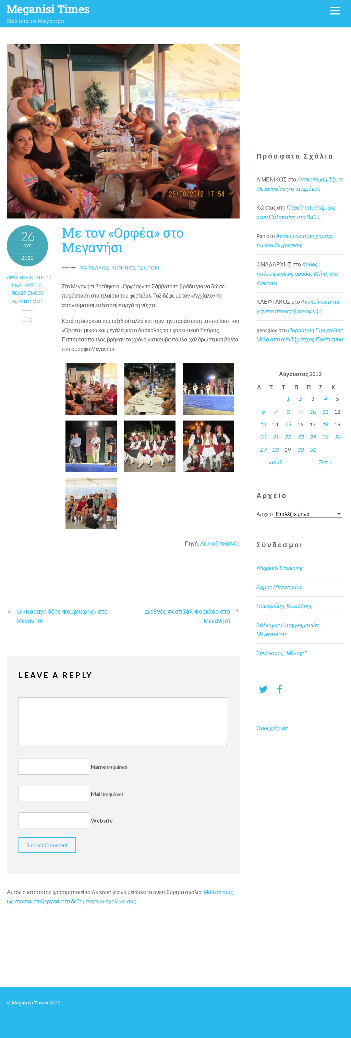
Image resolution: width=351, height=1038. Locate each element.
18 (325, 424)
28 (275, 449)
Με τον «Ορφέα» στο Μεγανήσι (122, 239)
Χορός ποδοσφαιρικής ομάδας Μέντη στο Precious (297, 273)
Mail (107, 793)
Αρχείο (264, 514)
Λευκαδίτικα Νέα (220, 543)
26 (337, 437)
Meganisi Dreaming (279, 567)
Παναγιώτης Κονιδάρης (284, 605)
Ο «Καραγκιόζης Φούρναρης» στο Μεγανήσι (62, 616)
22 (288, 437)
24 (313, 437)
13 (263, 424)
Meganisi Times (30, 1003)
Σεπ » (324, 462)
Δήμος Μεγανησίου (279, 587)
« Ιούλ (275, 462)
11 (325, 411)
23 (300, 437)
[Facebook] (280, 689)
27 (263, 449)
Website (102, 820)
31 (313, 449)
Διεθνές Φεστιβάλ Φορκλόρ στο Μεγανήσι (187, 616)
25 (325, 437)
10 (313, 411)
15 (288, 424)
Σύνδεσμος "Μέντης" (281, 653)
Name (109, 766)
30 (300, 449)
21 (275, 437)
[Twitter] (263, 689)
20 (263, 437)
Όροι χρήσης (272, 728)
